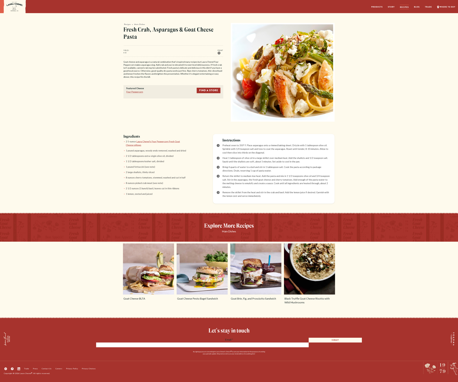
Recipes (404, 7)
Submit (335, 340)
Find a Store (208, 90)
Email (229, 339)
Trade (428, 7)
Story (391, 7)
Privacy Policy (72, 369)
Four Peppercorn (134, 91)
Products (377, 7)
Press (35, 369)
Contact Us (47, 369)
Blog (417, 7)
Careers (58, 369)
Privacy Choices (89, 369)
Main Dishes (139, 24)
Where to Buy (447, 7)
